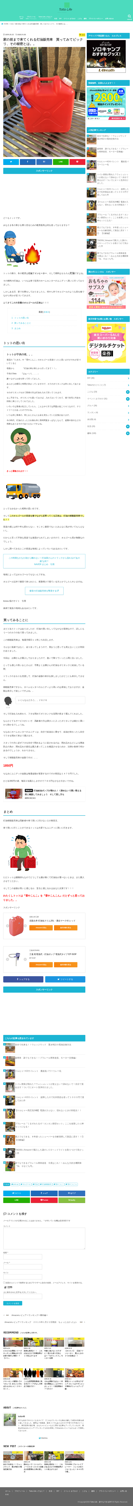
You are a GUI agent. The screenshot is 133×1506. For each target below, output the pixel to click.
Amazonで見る (41, 928)
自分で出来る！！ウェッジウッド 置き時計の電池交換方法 (43, 1044)
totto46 (21, 1416)
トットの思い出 (20, 318)
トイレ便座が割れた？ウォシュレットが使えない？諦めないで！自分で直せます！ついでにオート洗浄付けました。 (49, 1085)
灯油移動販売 (46, 1184)
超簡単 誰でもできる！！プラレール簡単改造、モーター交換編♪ (45, 1058)
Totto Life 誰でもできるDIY (101, 1502)
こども (80, 18)
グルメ (92, 406)
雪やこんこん (72, 1184)
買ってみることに (21, 323)
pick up (15, 1184)
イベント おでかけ (69, 18)
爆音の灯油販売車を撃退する (42, 591)
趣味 (85, 18)
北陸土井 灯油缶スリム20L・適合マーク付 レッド (52, 921)
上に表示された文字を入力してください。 (20, 1292)
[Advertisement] (44, 193)
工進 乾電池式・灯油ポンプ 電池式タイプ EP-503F (53, 954)
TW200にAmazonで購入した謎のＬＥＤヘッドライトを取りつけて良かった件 (49, 1151)
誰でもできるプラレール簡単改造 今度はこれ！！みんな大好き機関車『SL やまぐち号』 (48, 1164)
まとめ (16, 328)
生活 (55, 18)
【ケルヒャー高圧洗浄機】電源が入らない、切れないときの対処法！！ (48, 1110)
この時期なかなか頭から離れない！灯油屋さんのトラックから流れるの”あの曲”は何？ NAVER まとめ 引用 (44, 561)
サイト (6, 1273)
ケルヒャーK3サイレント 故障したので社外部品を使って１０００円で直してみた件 (49, 1099)
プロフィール (31, 17)
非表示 (46, 312)
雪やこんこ (59, 1184)
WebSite (44, 1438)
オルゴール (26, 1184)
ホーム (21, 17)
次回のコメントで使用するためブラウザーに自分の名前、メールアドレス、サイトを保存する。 (44, 1283)
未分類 (91, 419)
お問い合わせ (109, 18)
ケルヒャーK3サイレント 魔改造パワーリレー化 (38, 1071)
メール (6, 1263)
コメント (7, 1226)
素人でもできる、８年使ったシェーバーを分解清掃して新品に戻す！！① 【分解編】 (50, 1138)
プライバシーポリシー (96, 18)
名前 (5, 1253)
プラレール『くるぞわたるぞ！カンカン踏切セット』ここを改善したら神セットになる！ (49, 1125)
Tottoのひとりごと (96, 385)
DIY (60, 18)
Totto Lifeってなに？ (45, 17)
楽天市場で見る (65, 928)
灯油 (36, 1184)
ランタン (92, 412)
